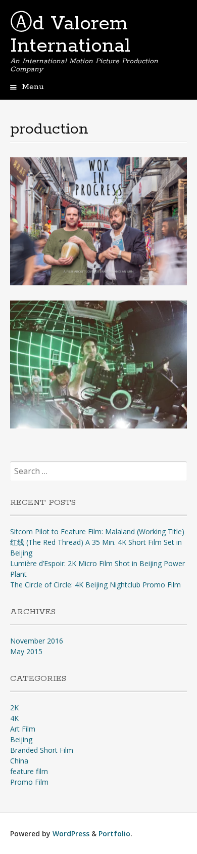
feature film (29, 771)
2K (14, 707)
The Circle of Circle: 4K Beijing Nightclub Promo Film (95, 584)
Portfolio (114, 833)
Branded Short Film (41, 750)
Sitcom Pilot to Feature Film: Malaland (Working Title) (97, 531)
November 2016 (36, 641)
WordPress (71, 833)
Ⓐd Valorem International (70, 35)
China (19, 760)
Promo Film (29, 782)
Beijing (21, 739)
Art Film (22, 729)
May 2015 (26, 651)
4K (14, 718)
